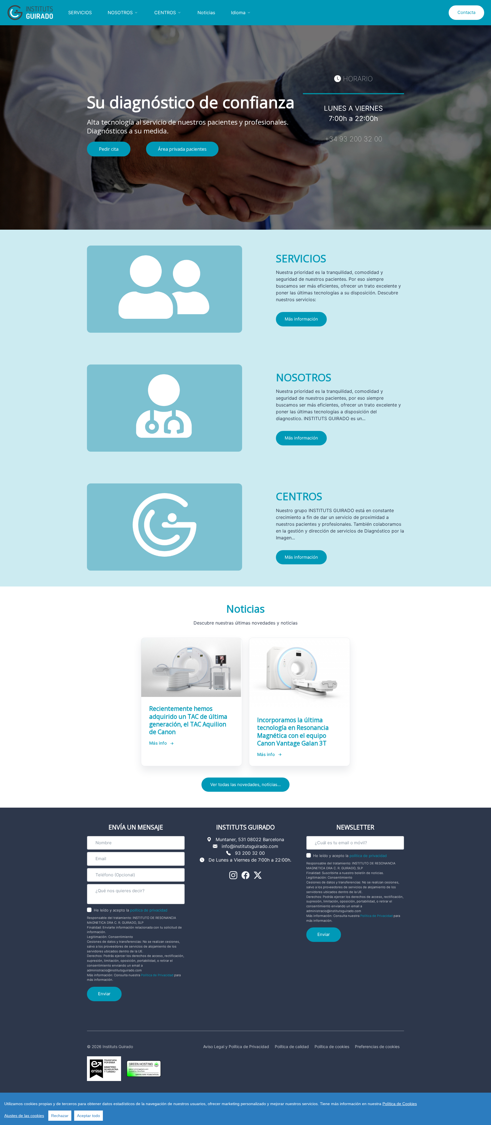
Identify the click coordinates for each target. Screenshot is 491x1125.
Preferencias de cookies (377, 1046)
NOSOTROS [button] (120, 12)
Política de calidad (292, 1046)
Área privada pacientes (182, 149)
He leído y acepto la (130, 910)
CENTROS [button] (165, 12)
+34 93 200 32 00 (353, 139)
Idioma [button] (238, 12)
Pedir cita (108, 149)
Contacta (466, 12)
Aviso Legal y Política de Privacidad (236, 1046)
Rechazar (59, 1115)
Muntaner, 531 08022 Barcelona (250, 839)
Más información (301, 319)
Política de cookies (332, 1046)
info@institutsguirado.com (250, 846)
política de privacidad (148, 910)
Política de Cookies (399, 1103)
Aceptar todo (88, 1115)
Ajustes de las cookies (24, 1115)
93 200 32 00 (250, 853)
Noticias (206, 12)
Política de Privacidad (157, 975)
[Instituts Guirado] (32, 12)
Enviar (104, 993)
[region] (245, 1109)
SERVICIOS (80, 12)
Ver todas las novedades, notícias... (245, 784)
